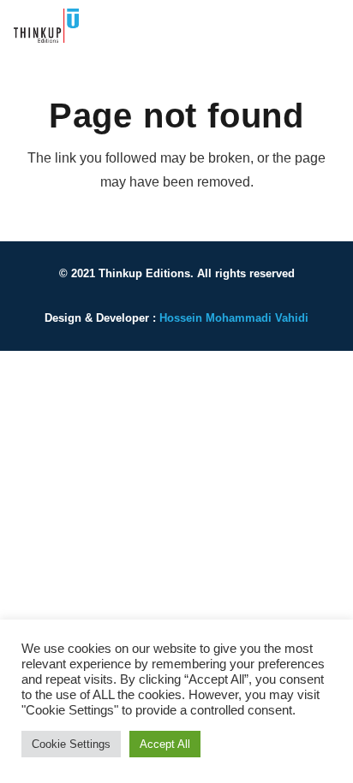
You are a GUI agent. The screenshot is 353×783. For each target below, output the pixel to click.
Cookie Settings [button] (71, 744)
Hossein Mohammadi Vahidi (233, 317)
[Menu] (329, 25)
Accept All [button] (165, 744)
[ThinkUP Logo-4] (46, 26)
